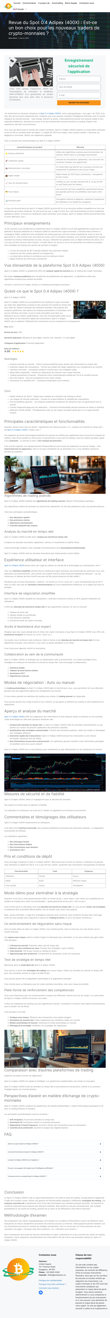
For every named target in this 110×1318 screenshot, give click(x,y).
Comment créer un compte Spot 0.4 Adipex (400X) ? (27, 1176)
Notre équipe (71, 3)
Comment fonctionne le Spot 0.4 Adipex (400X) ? (26, 1152)
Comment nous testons (49, 1288)
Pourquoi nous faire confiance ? (52, 1284)
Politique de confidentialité (50, 1280)
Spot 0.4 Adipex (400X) (50, 113)
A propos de (44, 3)
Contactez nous (86, 3)
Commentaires (29, 3)
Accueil (17, 3)
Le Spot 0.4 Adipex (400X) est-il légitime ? (23, 1160)
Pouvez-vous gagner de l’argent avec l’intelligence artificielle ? (30, 1168)
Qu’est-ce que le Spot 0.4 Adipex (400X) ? (23, 1144)
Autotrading (57, 3)
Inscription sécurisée (79, 103)
